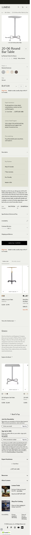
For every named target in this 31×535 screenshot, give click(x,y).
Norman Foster (7, 56)
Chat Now (15, 463)
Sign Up (24, 426)
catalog (22, 505)
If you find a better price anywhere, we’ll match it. (14, 139)
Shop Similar (12, 291)
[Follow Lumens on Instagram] (15, 527)
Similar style (5, 261)
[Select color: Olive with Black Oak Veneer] (26, 295)
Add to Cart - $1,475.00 (14, 243)
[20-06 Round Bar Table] (15, 28)
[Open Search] (18, 7)
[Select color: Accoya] (4, 393)
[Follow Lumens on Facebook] (7, 527)
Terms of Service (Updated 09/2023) (24, 517)
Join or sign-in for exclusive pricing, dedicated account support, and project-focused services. (14, 125)
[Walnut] (16, 72)
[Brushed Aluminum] (3, 72)
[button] (7, 58)
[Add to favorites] (26, 49)
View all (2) (8, 37)
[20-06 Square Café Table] (12, 374)
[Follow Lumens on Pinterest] (11, 527)
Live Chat (9, 111)
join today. (19, 491)
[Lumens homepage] (6, 7)
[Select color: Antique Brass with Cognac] (2, 295)
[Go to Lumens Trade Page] (6, 491)
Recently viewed (16, 261)
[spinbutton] (21, 86)
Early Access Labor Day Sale (15, 2)
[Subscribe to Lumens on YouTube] (18, 527)
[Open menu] (26, 7)
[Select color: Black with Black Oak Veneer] (23, 295)
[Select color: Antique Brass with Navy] (4, 295)
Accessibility (5, 514)
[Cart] (23, 7)
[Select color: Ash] (5, 393)
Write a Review (21, 58)
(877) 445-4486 (19, 111)
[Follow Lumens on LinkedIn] (22, 527)
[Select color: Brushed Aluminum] (2, 393)
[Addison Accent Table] (12, 276)
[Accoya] (7, 72)
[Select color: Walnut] (7, 393)
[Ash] (12, 72)
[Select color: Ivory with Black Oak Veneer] (25, 295)
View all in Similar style (8, 321)
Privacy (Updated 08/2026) (14, 516)
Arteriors (4, 301)
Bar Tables (7, 12)
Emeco (14, 56)
